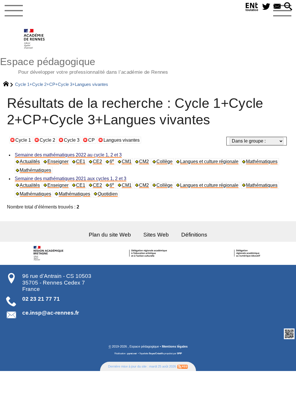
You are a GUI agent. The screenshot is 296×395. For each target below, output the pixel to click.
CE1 (80, 161)
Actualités (30, 161)
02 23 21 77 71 (41, 299)
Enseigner (58, 161)
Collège (164, 161)
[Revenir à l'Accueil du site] (8, 84)
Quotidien (108, 193)
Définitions (194, 235)
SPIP (179, 353)
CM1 (127, 161)
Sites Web (156, 235)
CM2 (144, 161)
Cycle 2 (47, 140)
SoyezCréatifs (156, 353)
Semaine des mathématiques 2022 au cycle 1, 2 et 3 (68, 154)
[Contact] (277, 7)
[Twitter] (266, 7)
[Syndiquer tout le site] (182, 366)
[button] (288, 7)
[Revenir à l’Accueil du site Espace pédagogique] (34, 39)
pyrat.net (132, 353)
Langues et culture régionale (209, 161)
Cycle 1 (23, 140)
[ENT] (252, 8)
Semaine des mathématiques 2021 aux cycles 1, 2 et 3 (70, 178)
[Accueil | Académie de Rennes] (49, 253)
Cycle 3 (71, 140)
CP (91, 140)
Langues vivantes (121, 140)
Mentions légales (175, 346)
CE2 (97, 161)
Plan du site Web (110, 235)
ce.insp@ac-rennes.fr (50, 313)
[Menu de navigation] (13, 11)
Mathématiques (262, 161)
